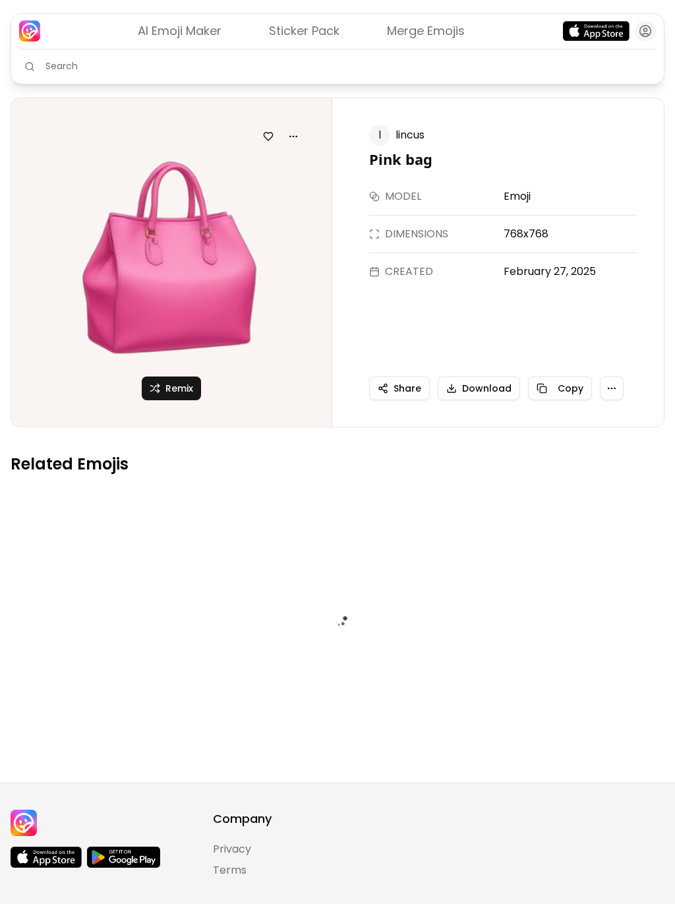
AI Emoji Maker (179, 30)
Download (487, 388)
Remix (179, 388)
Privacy (232, 849)
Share (407, 388)
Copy (570, 388)
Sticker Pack (304, 30)
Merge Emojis (426, 30)
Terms (230, 870)
